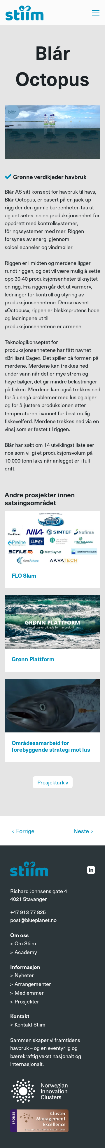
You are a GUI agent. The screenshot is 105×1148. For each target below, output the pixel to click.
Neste (81, 831)
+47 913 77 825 (28, 912)
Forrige (25, 831)
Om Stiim (25, 943)
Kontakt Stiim (30, 1024)
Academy (26, 952)
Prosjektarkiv (52, 782)
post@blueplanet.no (33, 919)
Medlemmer (29, 992)
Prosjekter (27, 1001)
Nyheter (24, 975)
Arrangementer (33, 983)
